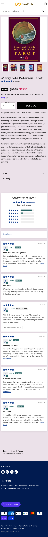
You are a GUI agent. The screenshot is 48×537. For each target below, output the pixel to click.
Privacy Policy (5, 528)
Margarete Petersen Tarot (13, 453)
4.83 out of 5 (30, 202)
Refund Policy (23, 526)
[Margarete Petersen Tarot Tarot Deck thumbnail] (5, 68)
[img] (8, 244)
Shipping (34, 526)
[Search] (43, 11)
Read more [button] (7, 358)
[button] (7, 81)
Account (4, 526)
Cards (12, 451)
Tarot (20, 451)
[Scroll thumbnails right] (45, 67)
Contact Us (12, 526)
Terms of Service (18, 528)
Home (4, 451)
